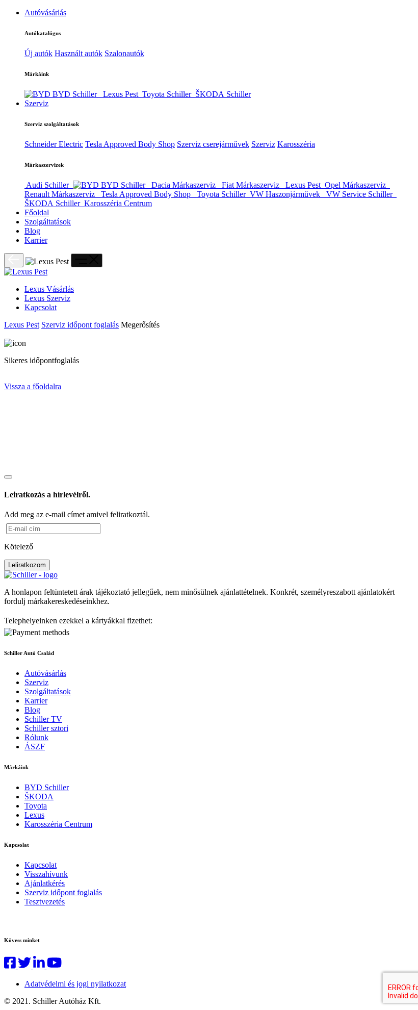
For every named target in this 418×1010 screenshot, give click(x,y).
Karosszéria (296, 144)
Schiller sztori (46, 728)
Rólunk (36, 737)
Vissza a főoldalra (32, 386)
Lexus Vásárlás (49, 289)
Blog (32, 230)
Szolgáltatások (47, 221)
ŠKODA (39, 796)
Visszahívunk (46, 874)
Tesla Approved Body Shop (130, 144)
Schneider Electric (53, 144)
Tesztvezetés (44, 901)
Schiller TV (43, 719)
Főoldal (36, 212)
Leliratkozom (27, 565)
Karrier (35, 240)
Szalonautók (124, 53)
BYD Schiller (46, 787)
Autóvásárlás (45, 12)
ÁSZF (34, 746)
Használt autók (78, 53)
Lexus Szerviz (47, 298)
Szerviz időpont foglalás (80, 324)
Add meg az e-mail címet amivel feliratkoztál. (77, 514)
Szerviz (36, 103)
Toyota (35, 805)
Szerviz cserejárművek (213, 144)
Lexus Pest (21, 324)
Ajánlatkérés (44, 883)
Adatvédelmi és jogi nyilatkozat (75, 983)
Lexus (34, 815)
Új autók (38, 53)
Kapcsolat (40, 307)
